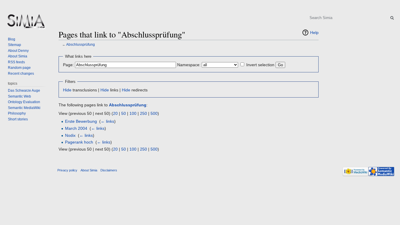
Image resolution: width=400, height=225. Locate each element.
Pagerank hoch (79, 142)
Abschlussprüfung (80, 44)
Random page (19, 68)
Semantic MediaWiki (24, 108)
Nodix (70, 135)
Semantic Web (19, 96)
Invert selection (260, 64)
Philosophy (17, 113)
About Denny (18, 51)
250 (143, 113)
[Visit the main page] (25, 23)
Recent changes (21, 73)
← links (107, 121)
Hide (67, 90)
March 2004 (76, 128)
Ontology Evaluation (24, 102)
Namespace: (189, 64)
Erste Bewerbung (81, 121)
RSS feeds (16, 62)
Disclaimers (108, 170)
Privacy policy (67, 170)
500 (154, 113)
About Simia (17, 56)
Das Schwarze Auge (24, 90)
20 (115, 113)
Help (314, 32)
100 (132, 113)
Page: (68, 64)
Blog (11, 39)
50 (123, 113)
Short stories (18, 119)
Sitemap (14, 45)
